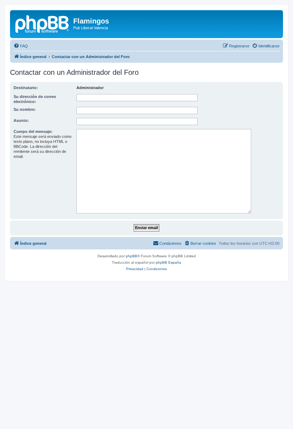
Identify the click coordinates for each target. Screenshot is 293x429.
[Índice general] (42, 23)
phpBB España (168, 262)
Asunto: (21, 120)
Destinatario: (26, 88)
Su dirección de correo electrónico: (35, 99)
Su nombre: (25, 109)
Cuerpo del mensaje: (33, 131)
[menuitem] (21, 46)
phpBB (131, 256)
